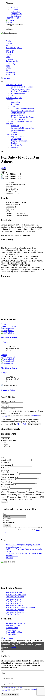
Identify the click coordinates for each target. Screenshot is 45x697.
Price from (5, 460)
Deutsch (9, 55)
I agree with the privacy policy (13, 687)
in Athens (4, 342)
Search (4, 502)
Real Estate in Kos (13, 614)
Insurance (14, 147)
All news (9, 558)
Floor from (5, 470)
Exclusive (31, 500)
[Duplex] (9, 445)
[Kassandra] (14, 519)
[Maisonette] (9, 447)
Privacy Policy (35, 415)
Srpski (8, 68)
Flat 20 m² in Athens (9, 337)
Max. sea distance (7, 485)
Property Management (19, 141)
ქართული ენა (12, 61)
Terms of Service (5, 416)
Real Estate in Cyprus (14, 98)
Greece (3, 168)
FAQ (12, 95)
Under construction (31, 497)
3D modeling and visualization (22, 108)
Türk (7, 70)
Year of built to (6, 482)
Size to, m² (5, 467)
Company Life (16, 14)
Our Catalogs (16, 16)
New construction (14, 497)
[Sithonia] (14, 521)
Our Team (14, 9)
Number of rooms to (8, 477)
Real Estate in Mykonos (15, 610)
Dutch (8, 57)
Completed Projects (18, 113)
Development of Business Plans (23, 128)
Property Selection (17, 136)
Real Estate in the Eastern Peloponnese (20, 608)
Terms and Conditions (14, 632)
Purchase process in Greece (21, 89)
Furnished (31, 492)
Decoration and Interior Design (22, 117)
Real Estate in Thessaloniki (16, 595)
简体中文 (9, 52)
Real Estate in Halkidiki (15, 597)
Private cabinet (11, 634)
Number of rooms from (9, 475)
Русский (9, 45)
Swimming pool (15, 495)
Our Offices (15, 12)
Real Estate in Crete (13, 599)
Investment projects (18, 130)
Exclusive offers (12, 628)
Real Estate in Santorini (15, 612)
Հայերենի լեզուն (14, 48)
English (9, 41)
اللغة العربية (10, 74)
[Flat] (9, 443)
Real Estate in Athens (14, 592)
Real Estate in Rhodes (14, 603)
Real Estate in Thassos (14, 605)
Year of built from (7, 480)
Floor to (4, 472)
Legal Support (16, 139)
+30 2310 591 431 (13, 18)
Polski (8, 66)
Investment (10, 124)
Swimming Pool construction (22, 121)
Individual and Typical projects (22, 111)
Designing (14, 106)
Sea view (12, 492)
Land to (4, 490)
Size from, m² (6, 465)
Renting (14, 143)
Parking (22, 492)
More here (13, 647)
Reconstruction (16, 104)
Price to (4, 462)
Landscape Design (18, 119)
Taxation (14, 132)
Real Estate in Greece (14, 85)
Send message (34, 424)
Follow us (7, 525)
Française (9, 59)
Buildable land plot (17, 500)
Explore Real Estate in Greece (22, 87)
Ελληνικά (9, 43)
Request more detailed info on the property (20, 411)
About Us (14, 7)
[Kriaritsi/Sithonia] (14, 523)
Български (10, 50)
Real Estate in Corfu (13, 601)
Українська (10, 72)
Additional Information (19, 93)
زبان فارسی (10, 63)
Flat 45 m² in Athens (9, 368)
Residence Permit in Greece (21, 91)
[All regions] (14, 517)
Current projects (17, 115)
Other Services (11, 134)
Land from (5, 487)
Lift (4, 492)
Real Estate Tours (17, 145)
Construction (10, 100)
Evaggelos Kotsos (8, 390)
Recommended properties (15, 623)
